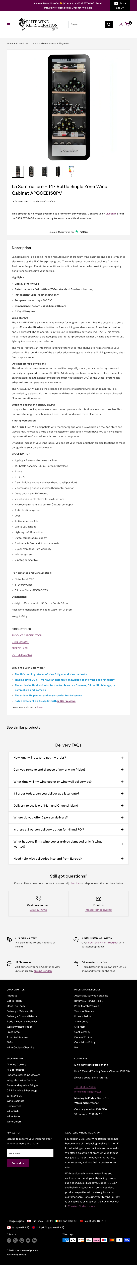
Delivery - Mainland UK (20, 1011)
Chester (73, 1206)
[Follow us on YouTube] (28, 1240)
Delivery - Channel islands (22, 1016)
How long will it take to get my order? (40, 758)
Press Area (13, 1032)
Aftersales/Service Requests (91, 995)
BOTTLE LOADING (22, 655)
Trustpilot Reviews (17, 1037)
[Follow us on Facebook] (9, 1240)
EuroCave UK (14, 1095)
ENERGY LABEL (20, 648)
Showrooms (81, 1021)
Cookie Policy (82, 1032)
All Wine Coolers (16, 1064)
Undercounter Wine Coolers (23, 1075)
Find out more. (87, 1206)
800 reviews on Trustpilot (103, 942)
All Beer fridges (15, 1069)
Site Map (79, 1026)
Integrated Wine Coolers (21, 1080)
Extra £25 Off (121, 5)
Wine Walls (13, 1111)
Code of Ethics (83, 1037)
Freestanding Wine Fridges (22, 1085)
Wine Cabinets (15, 1101)
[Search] (109, 24)
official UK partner (31, 695)
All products (22, 43)
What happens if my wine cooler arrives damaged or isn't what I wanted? (58, 844)
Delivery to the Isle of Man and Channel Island (46, 806)
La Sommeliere (20, 201)
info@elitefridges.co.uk (98, 909)
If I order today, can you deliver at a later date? (46, 794)
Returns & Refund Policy (88, 1000)
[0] (127, 24)
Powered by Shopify (16, 1254)
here (40, 707)
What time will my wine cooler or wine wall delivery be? (53, 782)
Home (10, 43)
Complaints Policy (84, 1042)
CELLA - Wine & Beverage (22, 1090)
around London (43, 971)
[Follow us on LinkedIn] (34, 1240)
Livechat (75, 883)
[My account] (120, 24)
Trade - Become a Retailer (22, 1021)
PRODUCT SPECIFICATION (27, 635)
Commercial (14, 1106)
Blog (76, 1047)
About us (12, 995)
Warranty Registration (20, 1026)
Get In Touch (14, 1000)
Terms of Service (84, 1011)
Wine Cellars (14, 1121)
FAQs (10, 1042)
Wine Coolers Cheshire (20, 1047)
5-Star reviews (66, 701)
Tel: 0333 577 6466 (85, 1087)
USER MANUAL (20, 642)
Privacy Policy (82, 1016)
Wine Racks (14, 1116)
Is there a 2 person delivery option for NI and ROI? (49, 829)
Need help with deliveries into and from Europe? (48, 859)
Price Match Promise (86, 1006)
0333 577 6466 (38, 909)
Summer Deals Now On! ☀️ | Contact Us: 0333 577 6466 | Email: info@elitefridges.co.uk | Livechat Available (68, 5)
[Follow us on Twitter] (15, 1240)
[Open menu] (8, 24)
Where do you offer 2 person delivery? (41, 817)
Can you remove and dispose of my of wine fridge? (49, 770)
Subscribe (18, 1163)
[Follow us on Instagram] (21, 1240)
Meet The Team (16, 1006)
